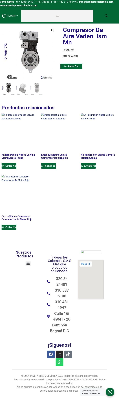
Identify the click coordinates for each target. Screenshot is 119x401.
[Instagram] (59, 354)
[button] (52, 30)
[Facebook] (51, 354)
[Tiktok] (68, 354)
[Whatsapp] (59, 362)
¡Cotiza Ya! (73, 66)
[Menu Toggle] (57, 15)
